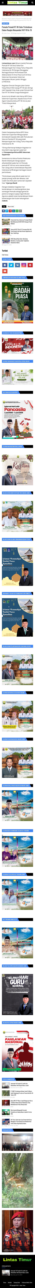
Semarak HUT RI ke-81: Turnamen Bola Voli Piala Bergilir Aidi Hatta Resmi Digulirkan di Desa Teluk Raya (21, 231)
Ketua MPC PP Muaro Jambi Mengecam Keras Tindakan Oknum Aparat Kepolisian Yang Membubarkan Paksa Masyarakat (22, 1102)
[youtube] (4, 271)
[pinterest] (30, 265)
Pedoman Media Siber (27, 1282)
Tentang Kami (17, 1282)
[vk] (17, 265)
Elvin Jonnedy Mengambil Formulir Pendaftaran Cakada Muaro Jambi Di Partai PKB (21, 1112)
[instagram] (23, 265)
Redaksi (10, 1282)
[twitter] (11, 265)
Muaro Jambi (11, 18)
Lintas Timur (7, 33)
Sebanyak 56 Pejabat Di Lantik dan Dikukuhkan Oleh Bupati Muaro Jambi (20, 1084)
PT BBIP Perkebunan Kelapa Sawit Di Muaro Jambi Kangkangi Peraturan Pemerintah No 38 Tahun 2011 (22, 1093)
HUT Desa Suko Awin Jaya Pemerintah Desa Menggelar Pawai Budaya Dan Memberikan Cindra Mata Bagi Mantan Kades (21, 1121)
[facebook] (4, 265)
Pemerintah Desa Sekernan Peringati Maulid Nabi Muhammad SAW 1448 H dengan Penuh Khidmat (21, 222)
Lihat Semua (5, 255)
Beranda (4, 18)
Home (4, 1282)
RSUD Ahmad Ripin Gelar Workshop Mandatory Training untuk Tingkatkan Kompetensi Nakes (20, 241)
